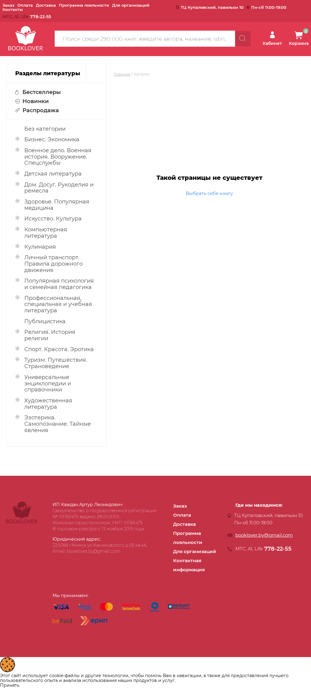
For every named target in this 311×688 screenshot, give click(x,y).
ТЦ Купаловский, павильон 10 (212, 7)
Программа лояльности (84, 5)
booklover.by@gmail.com (264, 535)
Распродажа (40, 110)
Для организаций (130, 5)
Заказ (8, 5)
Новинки (35, 101)
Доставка (46, 5)
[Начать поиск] (243, 38)
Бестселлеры (41, 92)
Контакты (12, 9)
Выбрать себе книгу (209, 193)
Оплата (25, 5)
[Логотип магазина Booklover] (22, 522)
